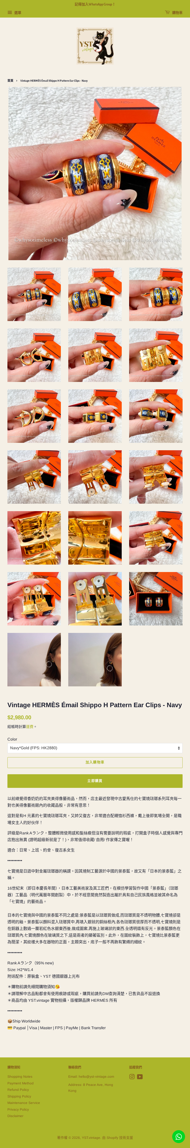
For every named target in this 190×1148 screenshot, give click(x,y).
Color (12, 739)
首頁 (10, 80)
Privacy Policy (18, 1109)
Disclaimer (15, 1116)
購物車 (177, 13)
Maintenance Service (23, 1103)
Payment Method (20, 1083)
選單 (17, 13)
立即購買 (95, 781)
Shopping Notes (19, 1076)
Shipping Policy (19, 1096)
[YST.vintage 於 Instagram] (132, 1078)
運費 (29, 726)
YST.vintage (91, 1138)
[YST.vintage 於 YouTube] (140, 1078)
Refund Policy (18, 1090)
